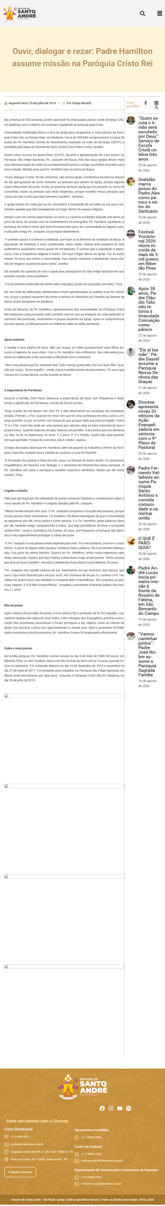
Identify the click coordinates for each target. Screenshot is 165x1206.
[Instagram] (111, 1108)
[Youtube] (119, 1108)
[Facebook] (102, 1108)
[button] (160, 14)
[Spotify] (128, 1108)
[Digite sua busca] (143, 13)
